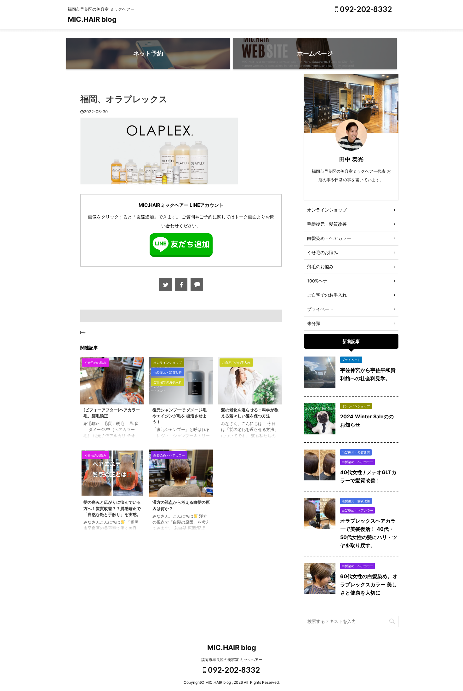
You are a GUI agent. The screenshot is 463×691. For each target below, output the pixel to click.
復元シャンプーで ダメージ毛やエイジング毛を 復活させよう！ (179, 416)
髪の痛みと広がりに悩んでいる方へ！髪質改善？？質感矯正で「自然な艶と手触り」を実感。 (112, 508)
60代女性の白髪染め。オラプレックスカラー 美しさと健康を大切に (368, 584)
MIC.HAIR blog (92, 19)
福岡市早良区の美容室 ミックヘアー (231, 659)
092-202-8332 (365, 9)
